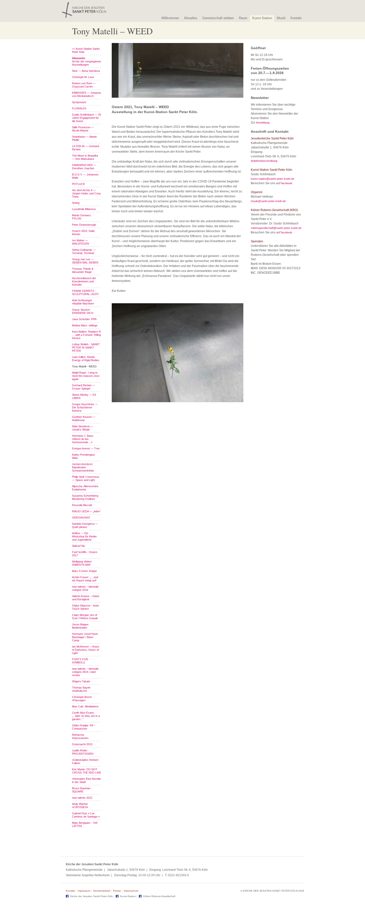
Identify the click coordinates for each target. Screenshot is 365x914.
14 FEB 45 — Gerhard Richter (85, 148)
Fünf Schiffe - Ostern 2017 (84, 554)
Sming (75, 202)
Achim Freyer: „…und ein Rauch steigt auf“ (85, 579)
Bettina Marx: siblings (85, 325)
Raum (243, 18)
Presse (117, 890)
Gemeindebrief (101, 890)
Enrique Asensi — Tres (86, 448)
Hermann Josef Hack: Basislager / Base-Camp (85, 637)
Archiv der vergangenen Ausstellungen (86, 61)
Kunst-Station (262, 18)
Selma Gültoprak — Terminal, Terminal (84, 251)
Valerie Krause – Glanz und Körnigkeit (86, 598)
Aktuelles (190, 18)
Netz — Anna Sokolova (86, 70)
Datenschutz (131, 890)
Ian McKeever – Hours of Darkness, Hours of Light (85, 649)
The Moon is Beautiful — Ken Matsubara (85, 157)
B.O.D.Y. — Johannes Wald (85, 176)
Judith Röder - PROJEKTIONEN (82, 752)
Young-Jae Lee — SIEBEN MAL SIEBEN (85, 261)
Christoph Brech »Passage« (82, 699)
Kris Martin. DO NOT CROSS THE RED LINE (86, 771)
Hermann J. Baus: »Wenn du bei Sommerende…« (83, 439)
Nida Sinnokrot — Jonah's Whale (82, 428)
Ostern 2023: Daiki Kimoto (83, 232)
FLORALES (79, 108)
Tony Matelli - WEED (84, 366)
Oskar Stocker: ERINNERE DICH (82, 311)
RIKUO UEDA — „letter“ (86, 511)
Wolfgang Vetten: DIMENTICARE (82, 563)
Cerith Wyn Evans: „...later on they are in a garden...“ (86, 716)
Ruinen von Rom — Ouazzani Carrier (84, 85)
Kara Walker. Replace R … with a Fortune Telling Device (86, 335)
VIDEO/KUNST (81, 517)
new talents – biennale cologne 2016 (85, 588)
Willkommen (170, 18)
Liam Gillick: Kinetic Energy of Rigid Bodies (85, 358)
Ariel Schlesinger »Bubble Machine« (83, 302)
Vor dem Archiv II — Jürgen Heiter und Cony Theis (86, 193)
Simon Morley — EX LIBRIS (84, 396)
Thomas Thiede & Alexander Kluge (82, 270)
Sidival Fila (78, 545)
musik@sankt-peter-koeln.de (268, 201)
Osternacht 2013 (82, 744)
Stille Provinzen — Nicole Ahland (83, 129)
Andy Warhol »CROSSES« (80, 805)
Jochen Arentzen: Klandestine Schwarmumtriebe (83, 467)
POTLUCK (78, 183)
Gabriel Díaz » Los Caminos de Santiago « (86, 815)
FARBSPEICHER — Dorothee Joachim (84, 167)
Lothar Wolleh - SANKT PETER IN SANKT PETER (86, 347)
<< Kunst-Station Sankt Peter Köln (86, 50)
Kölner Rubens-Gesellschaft (159, 896)
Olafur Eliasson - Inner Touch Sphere (85, 607)
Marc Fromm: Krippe (84, 570)
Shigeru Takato (81, 681)
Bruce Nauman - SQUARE (82, 790)
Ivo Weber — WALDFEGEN (80, 242)
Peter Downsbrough (84, 224)
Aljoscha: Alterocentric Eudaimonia (85, 488)
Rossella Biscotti (82, 505)
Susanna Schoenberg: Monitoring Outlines (85, 497)
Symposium (79, 102)
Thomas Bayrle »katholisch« (81, 689)
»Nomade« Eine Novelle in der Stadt (86, 780)
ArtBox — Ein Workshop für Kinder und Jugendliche (84, 536)
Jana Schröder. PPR (84, 319)
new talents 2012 (82, 797)
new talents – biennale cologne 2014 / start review (85, 672)
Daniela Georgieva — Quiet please (85, 525)
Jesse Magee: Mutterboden (80, 626)
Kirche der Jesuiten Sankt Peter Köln (91, 896)
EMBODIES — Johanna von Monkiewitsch (86, 94)
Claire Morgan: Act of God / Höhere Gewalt (85, 616)
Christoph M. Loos (83, 77)
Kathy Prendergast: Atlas (83, 456)
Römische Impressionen (80, 736)
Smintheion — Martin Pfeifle (84, 138)
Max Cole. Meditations (85, 706)
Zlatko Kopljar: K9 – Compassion (83, 727)
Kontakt (296, 18)
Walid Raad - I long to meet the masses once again (86, 376)
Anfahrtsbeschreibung (264, 160)
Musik (281, 18)
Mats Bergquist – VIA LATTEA (84, 824)
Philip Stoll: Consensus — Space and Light (85, 478)
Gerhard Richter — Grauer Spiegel (83, 387)
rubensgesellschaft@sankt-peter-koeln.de (276, 227)
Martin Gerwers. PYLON (82, 217)
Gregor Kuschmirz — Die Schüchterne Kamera (85, 407)
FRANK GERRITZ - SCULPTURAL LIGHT (85, 292)
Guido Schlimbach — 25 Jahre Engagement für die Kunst (86, 118)
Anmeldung (262, 122)
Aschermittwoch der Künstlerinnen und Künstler (84, 281)
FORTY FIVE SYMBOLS (80, 661)
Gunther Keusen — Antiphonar (83, 418)
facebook (286, 183)
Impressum (84, 890)
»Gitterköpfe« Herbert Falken (85, 761)
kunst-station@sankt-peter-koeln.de (272, 178)
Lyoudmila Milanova (84, 209)
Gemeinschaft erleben (218, 18)
